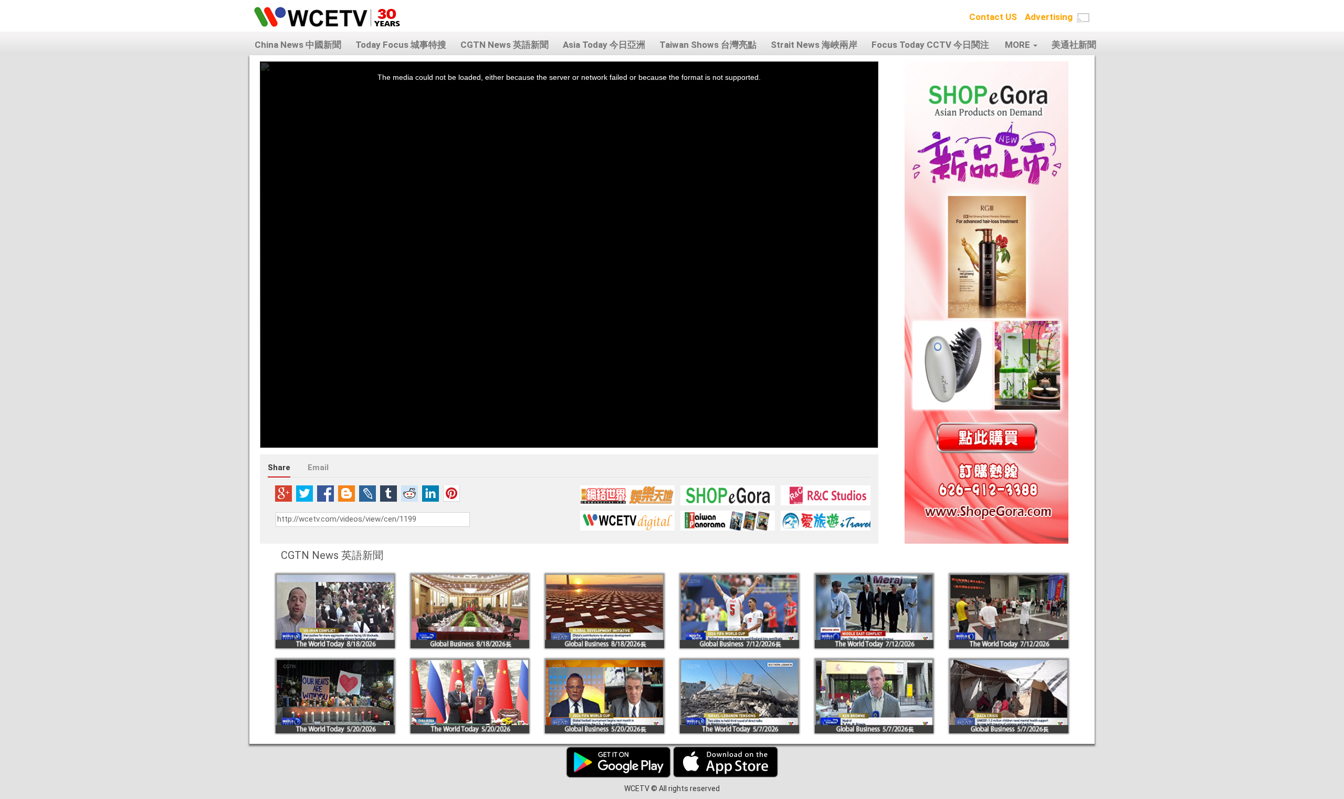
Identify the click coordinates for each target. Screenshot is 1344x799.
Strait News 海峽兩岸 (814, 44)
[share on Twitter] (304, 493)
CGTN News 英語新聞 (504, 44)
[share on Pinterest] (451, 493)
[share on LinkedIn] (430, 493)
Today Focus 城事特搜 (400, 44)
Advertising (1049, 17)
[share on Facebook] (325, 493)
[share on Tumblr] (388, 493)
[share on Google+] (283, 493)
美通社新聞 (1074, 44)
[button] (1083, 17)
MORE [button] (1018, 44)
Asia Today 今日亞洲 (604, 44)
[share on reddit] (409, 493)
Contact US (993, 17)
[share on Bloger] (346, 493)
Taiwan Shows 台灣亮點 (708, 44)
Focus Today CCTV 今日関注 (930, 44)
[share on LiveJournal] (367, 493)
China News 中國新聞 (298, 44)
